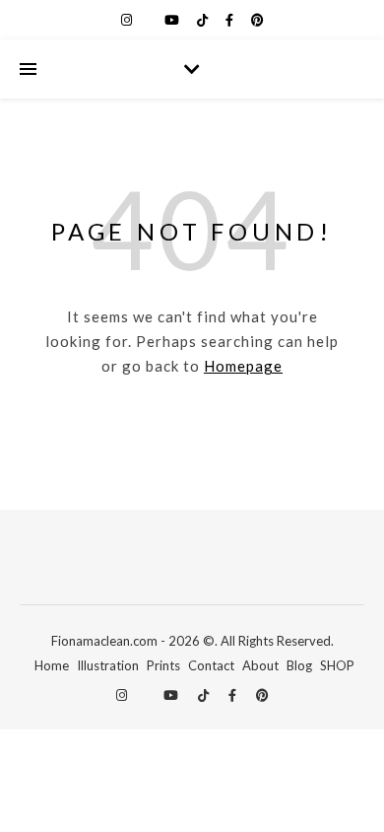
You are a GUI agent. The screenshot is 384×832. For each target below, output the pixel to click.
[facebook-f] (230, 20)
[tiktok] (204, 20)
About (260, 665)
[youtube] (173, 20)
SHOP (337, 665)
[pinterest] (257, 20)
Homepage (243, 366)
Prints (163, 665)
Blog (299, 665)
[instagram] (128, 20)
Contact (211, 665)
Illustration (108, 665)
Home (51, 665)
